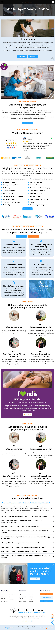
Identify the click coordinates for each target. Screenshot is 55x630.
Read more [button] (25, 150)
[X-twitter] (29, 621)
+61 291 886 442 (41, 286)
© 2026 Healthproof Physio (8, 627)
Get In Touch (45, 591)
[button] (2, 2)
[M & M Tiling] (27, 2)
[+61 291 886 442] (41, 282)
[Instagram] (26, 621)
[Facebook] (23, 621)
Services (22, 591)
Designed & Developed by (46, 627)
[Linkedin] (31, 621)
